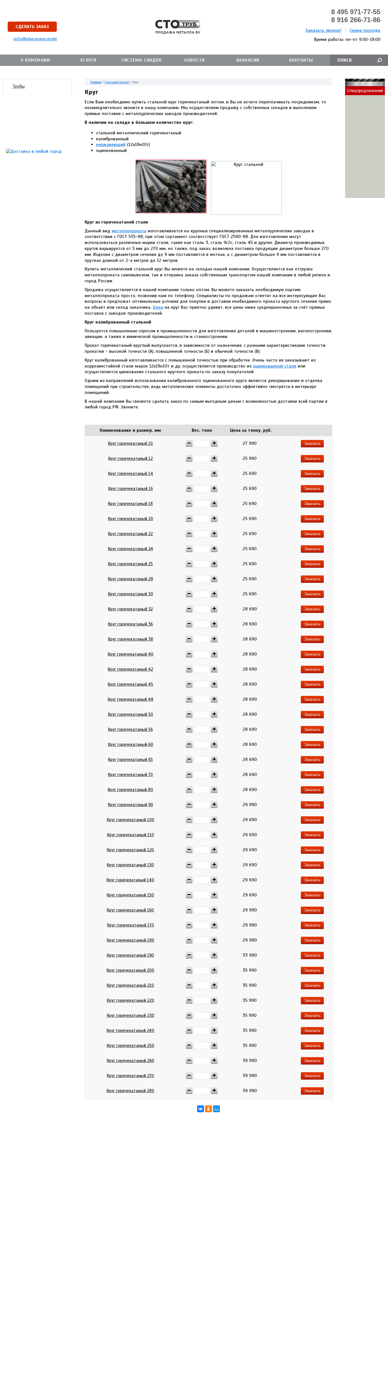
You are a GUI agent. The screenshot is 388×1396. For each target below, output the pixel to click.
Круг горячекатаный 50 (130, 714)
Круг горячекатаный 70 (130, 774)
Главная (95, 82)
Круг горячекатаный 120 (130, 849)
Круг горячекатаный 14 (130, 473)
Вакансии (247, 60)
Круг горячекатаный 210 (130, 985)
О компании (35, 60)
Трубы (18, 86)
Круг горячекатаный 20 (130, 518)
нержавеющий (111, 144)
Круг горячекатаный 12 (130, 458)
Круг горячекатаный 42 (130, 669)
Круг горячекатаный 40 (130, 654)
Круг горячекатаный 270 (130, 1075)
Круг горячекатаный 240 (130, 1030)
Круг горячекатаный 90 (130, 804)
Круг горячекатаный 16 (130, 488)
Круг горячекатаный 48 (130, 699)
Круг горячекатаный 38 (130, 639)
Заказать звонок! (323, 30)
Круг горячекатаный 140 (130, 879)
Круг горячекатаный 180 (130, 940)
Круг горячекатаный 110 (130, 834)
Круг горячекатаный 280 (130, 1090)
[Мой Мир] (216, 1108)
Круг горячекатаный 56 (130, 729)
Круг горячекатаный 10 (130, 443)
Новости (194, 60)
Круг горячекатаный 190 (130, 955)
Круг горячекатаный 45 (130, 684)
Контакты (301, 60)
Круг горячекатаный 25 (130, 563)
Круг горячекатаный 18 (130, 503)
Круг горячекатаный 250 (130, 1045)
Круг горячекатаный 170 (130, 925)
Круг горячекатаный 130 (130, 864)
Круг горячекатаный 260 (130, 1060)
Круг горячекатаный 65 (130, 759)
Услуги (88, 60)
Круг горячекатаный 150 (130, 895)
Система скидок (141, 60)
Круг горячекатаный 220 (130, 1000)
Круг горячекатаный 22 (130, 533)
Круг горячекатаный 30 (130, 593)
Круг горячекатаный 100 (130, 819)
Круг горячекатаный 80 (130, 789)
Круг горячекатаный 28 (130, 578)
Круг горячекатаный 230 (130, 1015)
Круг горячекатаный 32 (130, 609)
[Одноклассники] (208, 1108)
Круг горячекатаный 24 (130, 548)
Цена (158, 307)
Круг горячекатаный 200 (130, 970)
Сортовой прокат (117, 82)
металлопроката (129, 231)
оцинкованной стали (274, 366)
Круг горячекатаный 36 (130, 624)
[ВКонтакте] (200, 1108)
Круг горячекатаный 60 (130, 744)
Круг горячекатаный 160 (130, 910)
